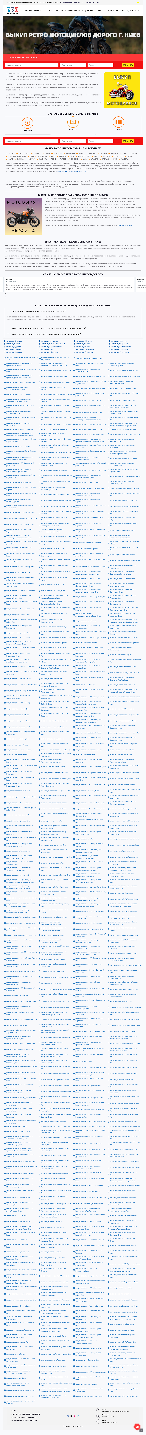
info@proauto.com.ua (71, 3)
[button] (69, 294)
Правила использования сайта (25, 1417)
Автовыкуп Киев (32, 10)
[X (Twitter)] (71, 1416)
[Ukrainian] (138, 2)
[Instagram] (74, 1416)
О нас (122, 10)
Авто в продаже (110, 10)
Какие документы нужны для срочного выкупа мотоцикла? (46, 334)
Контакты (134, 10)
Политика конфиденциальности (25, 1414)
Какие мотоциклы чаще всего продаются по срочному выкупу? (48, 328)
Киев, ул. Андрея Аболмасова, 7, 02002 (73, 171)
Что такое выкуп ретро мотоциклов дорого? (38, 311)
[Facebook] (68, 1416)
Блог (13, 1411)
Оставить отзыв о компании (24, 1421)
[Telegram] (78, 1416)
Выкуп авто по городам (69, 10)
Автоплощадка (94, 10)
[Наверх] (141, 1430)
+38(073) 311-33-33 (92, 3)
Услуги (49, 10)
